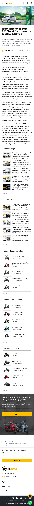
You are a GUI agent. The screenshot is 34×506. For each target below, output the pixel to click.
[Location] (23, 3)
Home (2, 442)
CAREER (22, 501)
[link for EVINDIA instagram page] (13, 498)
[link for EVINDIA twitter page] (25, 498)
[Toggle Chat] (30, 496)
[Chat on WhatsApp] (30, 502)
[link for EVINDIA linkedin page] (17, 498)
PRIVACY (17, 501)
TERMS (11, 501)
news (7, 443)
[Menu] (2, 3)
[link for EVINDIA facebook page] (9, 498)
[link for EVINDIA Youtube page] (21, 498)
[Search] (27, 3)
